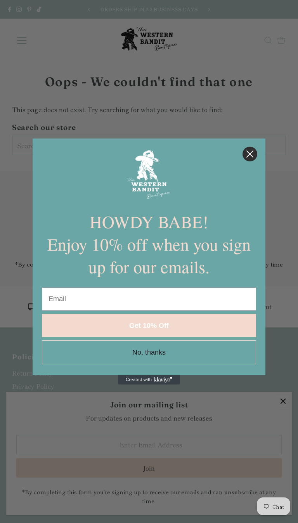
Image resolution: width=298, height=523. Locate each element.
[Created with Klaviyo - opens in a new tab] (149, 379)
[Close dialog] (250, 154)
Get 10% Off (149, 325)
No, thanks (149, 352)
